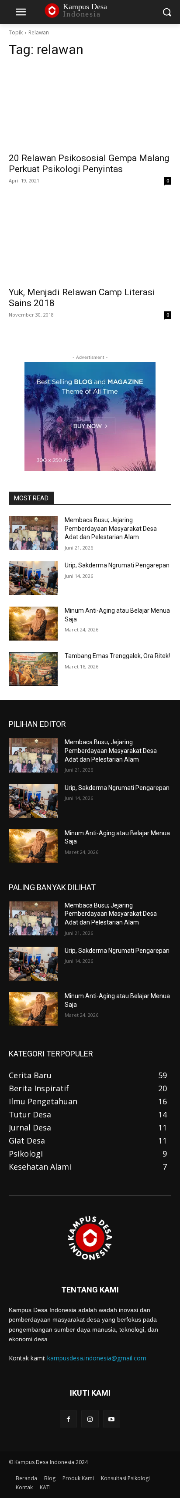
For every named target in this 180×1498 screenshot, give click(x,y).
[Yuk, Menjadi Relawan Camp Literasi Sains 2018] (90, 240)
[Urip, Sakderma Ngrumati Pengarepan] (33, 578)
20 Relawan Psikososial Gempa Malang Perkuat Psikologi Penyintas (89, 163)
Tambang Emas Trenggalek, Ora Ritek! (117, 655)
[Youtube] (111, 1418)
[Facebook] (68, 1418)
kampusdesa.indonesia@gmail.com (96, 1358)
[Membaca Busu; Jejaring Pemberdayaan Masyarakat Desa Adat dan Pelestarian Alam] (33, 533)
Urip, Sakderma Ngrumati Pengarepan (117, 565)
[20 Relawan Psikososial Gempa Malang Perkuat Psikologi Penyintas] (90, 106)
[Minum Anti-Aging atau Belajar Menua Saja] (33, 624)
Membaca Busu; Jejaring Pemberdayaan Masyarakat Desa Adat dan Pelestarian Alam (111, 528)
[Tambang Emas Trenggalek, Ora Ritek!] (33, 669)
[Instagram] (89, 1418)
